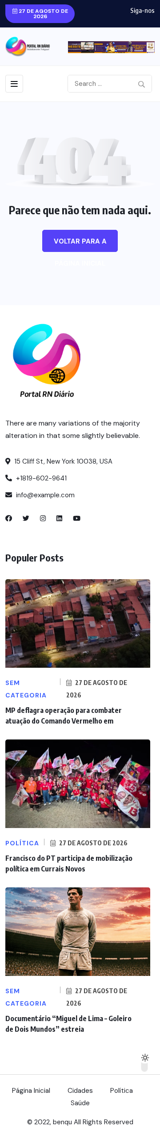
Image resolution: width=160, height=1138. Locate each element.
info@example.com (44, 495)
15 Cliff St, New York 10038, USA (62, 461)
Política (121, 1090)
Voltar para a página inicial (80, 244)
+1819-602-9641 (40, 478)
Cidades (80, 1090)
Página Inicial (31, 1090)
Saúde (80, 1103)
